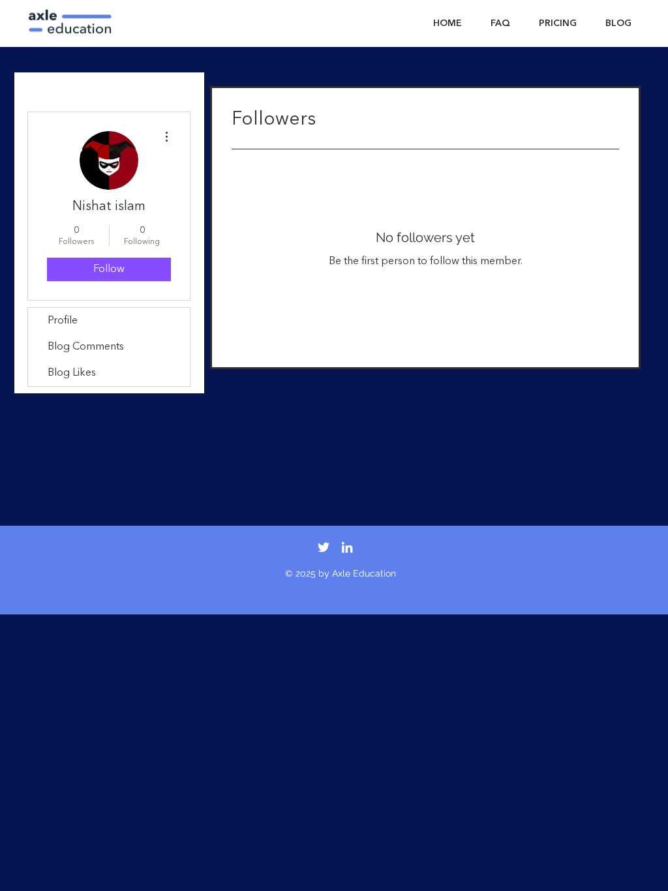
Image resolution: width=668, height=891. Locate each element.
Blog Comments (86, 347)
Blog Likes (72, 373)
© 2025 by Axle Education (340, 573)
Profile (63, 321)
